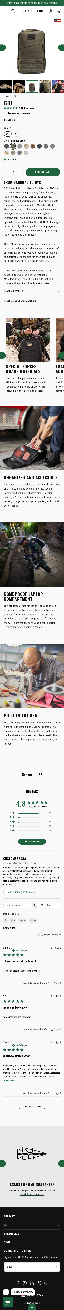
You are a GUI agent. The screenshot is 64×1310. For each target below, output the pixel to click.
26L (17, 134)
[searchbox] (17, 905)
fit (6, 920)
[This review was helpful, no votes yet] (52, 983)
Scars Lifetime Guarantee (32, 1194)
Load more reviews (32, 1106)
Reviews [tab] (27, 774)
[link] (51, 11)
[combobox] (49, 934)
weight (22, 920)
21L (8, 134)
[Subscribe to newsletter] (56, 1267)
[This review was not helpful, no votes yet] (57, 983)
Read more (9, 1080)
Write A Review (32, 841)
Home (6, 96)
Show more (9, 927)
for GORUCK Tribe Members (32, 3)
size (13, 920)
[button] (5, 11)
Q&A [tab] (39, 774)
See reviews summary (19, 113)
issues (33, 920)
